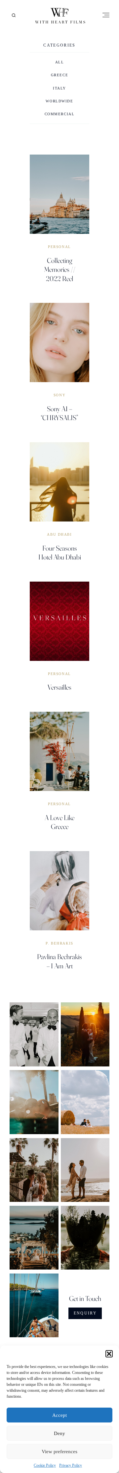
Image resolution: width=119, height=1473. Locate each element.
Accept (59, 1415)
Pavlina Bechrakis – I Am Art (59, 961)
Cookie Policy (45, 1465)
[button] (109, 1353)
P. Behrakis (59, 943)
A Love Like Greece (59, 822)
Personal (59, 247)
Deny (59, 1433)
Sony (59, 395)
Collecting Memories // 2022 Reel (59, 269)
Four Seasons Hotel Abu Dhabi (59, 552)
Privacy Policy (70, 1465)
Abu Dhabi (59, 534)
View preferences (59, 1451)
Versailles (59, 687)
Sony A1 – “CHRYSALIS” (59, 413)
